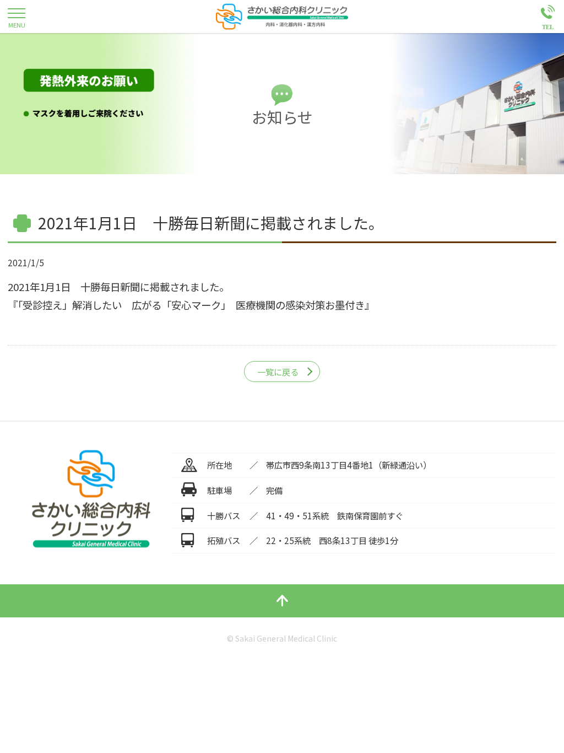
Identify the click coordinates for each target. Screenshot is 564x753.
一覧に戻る (278, 371)
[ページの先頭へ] (282, 600)
